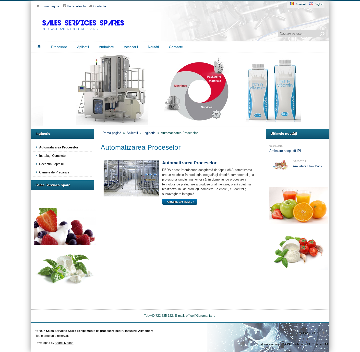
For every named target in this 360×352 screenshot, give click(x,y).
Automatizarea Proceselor (58, 147)
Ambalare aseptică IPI (285, 151)
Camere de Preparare (54, 172)
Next (332, 86)
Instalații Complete (52, 156)
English (319, 4)
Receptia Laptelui (51, 164)
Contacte (176, 47)
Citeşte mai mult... (179, 201)
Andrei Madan (64, 343)
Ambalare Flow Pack (307, 166)
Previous (27, 86)
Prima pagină (49, 6)
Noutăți (153, 47)
